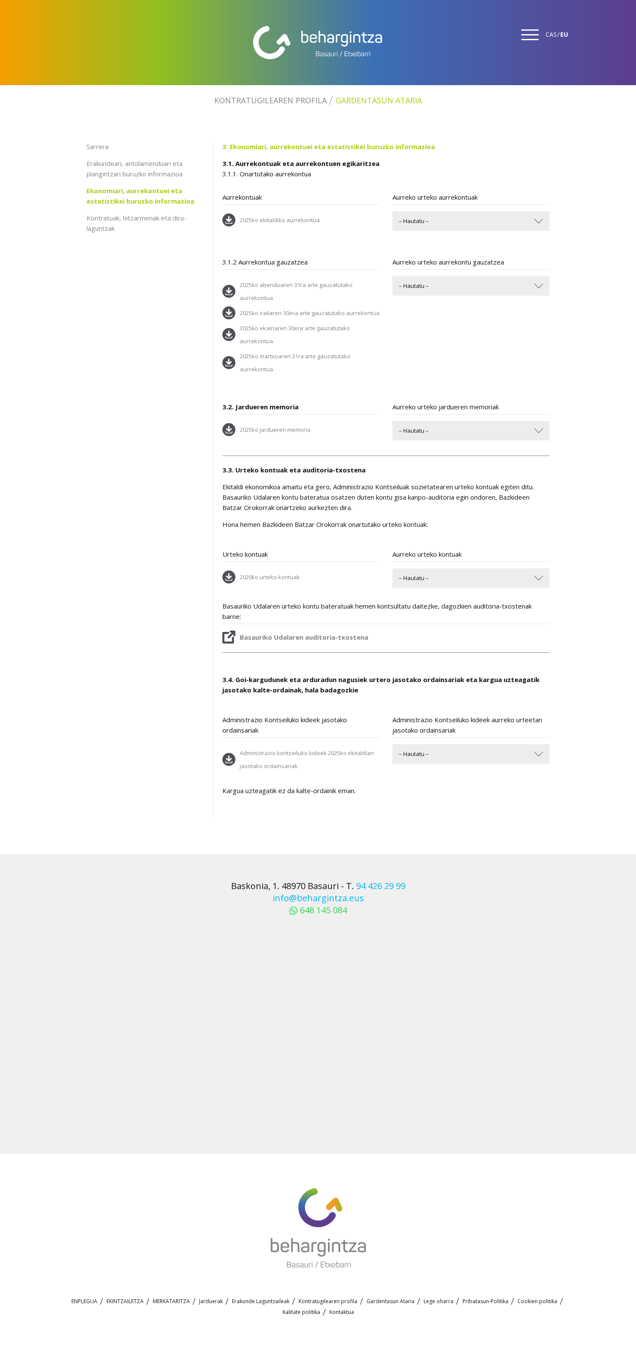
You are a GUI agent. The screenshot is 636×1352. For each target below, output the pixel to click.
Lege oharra (438, 1301)
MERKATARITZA (171, 1301)
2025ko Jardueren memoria (275, 430)
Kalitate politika (301, 1312)
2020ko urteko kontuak (270, 577)
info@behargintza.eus (318, 898)
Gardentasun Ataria (379, 100)
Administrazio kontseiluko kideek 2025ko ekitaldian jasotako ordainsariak (307, 759)
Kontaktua (341, 1312)
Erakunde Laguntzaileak (260, 1301)
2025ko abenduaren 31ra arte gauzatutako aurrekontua (296, 291)
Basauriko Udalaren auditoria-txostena (304, 637)
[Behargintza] (318, 42)
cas (551, 34)
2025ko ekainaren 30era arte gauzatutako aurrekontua (295, 334)
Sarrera (98, 146)
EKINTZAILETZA (125, 1301)
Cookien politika (537, 1301)
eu (564, 34)
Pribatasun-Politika (485, 1301)
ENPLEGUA (84, 1301)
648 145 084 (323, 910)
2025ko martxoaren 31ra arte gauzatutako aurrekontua (295, 362)
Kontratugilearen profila (270, 100)
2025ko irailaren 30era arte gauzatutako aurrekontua (309, 313)
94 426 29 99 (380, 886)
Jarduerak (211, 1301)
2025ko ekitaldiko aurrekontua (280, 220)
